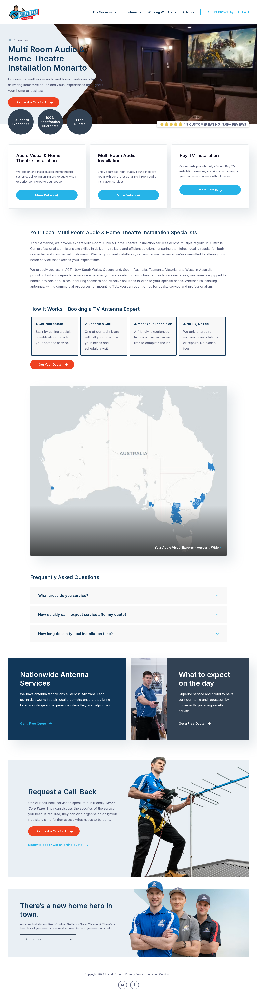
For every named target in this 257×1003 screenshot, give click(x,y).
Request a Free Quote (68, 928)
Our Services (103, 12)
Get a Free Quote (33, 723)
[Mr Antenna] (23, 19)
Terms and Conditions (159, 974)
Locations (130, 12)
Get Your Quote (50, 364)
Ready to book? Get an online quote (55, 845)
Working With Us (160, 12)
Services (22, 40)
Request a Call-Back (31, 102)
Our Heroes (32, 939)
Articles (188, 12)
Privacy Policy (134, 974)
